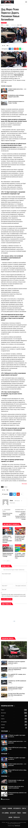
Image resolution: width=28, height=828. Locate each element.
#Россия (5, 486)
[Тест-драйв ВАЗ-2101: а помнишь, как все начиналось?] (4, 676)
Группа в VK (16, 817)
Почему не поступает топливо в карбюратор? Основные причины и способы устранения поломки (20, 515)
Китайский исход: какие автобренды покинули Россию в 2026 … (16, 95)
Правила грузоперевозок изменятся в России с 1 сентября (16, 102)
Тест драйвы (14, 652)
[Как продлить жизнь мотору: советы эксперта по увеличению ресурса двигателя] (4, 788)
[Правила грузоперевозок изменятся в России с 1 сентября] (4, 103)
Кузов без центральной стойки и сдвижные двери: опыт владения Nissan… (17, 668)
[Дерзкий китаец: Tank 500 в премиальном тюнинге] (4, 682)
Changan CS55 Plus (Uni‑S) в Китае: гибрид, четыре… (17, 748)
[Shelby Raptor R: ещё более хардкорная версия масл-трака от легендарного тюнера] (4, 663)
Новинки (3, 724)
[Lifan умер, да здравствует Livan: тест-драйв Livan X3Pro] (14, 650)
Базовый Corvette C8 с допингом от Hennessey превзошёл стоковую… (15, 687)
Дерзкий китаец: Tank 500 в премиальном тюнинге (17, 681)
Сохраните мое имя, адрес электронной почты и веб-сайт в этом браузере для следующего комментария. (13, 595)
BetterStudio (17, 825)
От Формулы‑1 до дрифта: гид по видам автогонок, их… (16, 735)
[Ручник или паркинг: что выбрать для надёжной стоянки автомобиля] (4, 781)
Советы (3, 718)
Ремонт (2, 709)
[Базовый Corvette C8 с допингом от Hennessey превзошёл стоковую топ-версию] (4, 688)
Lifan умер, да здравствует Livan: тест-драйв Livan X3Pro (14, 656)
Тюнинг (2, 715)
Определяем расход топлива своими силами (7, 514)
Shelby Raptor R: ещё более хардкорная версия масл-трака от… (16, 662)
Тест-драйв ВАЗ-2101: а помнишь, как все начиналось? (17, 675)
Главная (4, 808)
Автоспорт (3, 712)
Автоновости (4, 22)
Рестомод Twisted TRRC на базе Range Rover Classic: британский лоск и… (16, 694)
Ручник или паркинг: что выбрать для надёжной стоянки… (16, 780)
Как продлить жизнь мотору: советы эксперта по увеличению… (16, 787)
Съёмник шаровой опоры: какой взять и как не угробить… (17, 793)
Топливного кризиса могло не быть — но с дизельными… (17, 89)
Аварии (2, 727)
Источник (24, 483)
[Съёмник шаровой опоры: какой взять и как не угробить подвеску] (4, 794)
